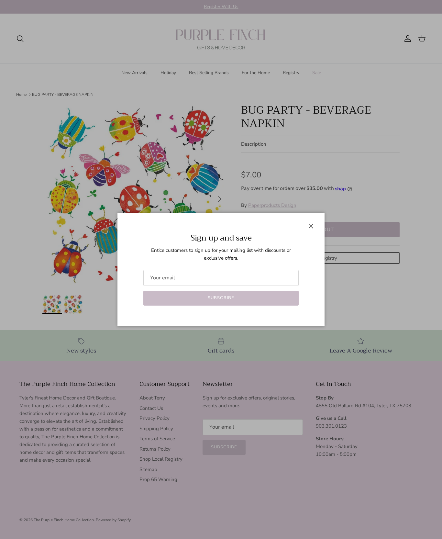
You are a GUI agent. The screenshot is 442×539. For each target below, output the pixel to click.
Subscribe (221, 298)
